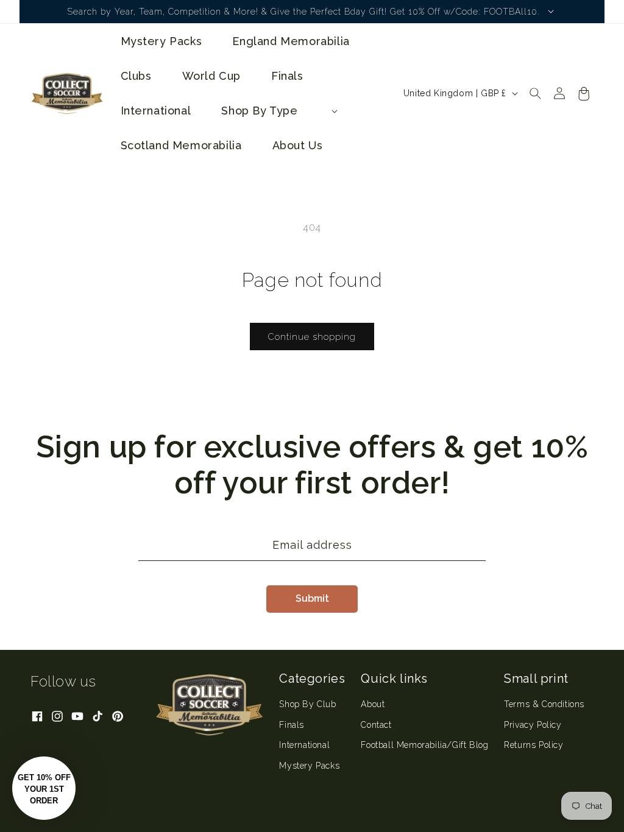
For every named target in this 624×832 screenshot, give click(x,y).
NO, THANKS (431, 535)
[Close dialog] (534, 324)
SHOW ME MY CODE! (431, 498)
